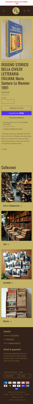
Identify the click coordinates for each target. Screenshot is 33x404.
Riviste (6, 321)
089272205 (10, 339)
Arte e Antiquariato (11, 205)
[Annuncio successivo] (30, 3)
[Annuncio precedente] (3, 3)
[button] (4, 11)
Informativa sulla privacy (16, 394)
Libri (5, 244)
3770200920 (14, 335)
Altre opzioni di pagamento (16, 117)
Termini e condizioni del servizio (17, 399)
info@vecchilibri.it (14, 343)
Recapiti (27, 394)
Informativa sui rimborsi (17, 397)
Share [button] (5, 149)
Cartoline (7, 282)
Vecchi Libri (15, 392)
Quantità (3, 97)
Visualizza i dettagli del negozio (13, 129)
